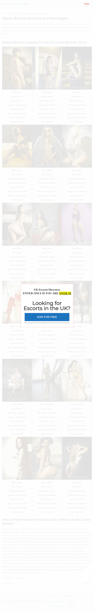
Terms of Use (54, 322)
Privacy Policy (65, 322)
